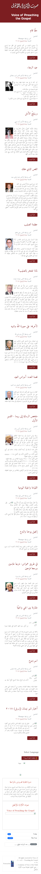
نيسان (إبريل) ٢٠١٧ (21, 41)
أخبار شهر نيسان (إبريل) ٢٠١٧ (21, 708)
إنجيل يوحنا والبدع (28, 531)
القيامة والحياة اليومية (27, 487)
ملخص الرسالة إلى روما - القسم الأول (22, 418)
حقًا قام (33, 30)
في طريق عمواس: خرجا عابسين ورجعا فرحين (22, 566)
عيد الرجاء (32, 67)
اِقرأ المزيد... (32, 57)
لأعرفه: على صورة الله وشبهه (24, 326)
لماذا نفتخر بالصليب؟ (27, 270)
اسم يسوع (33, 660)
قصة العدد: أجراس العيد (25, 377)
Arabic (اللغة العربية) (30, 758)
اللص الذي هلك (29, 169)
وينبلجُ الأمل (31, 113)
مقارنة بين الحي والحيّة (27, 607)
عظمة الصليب (30, 224)
